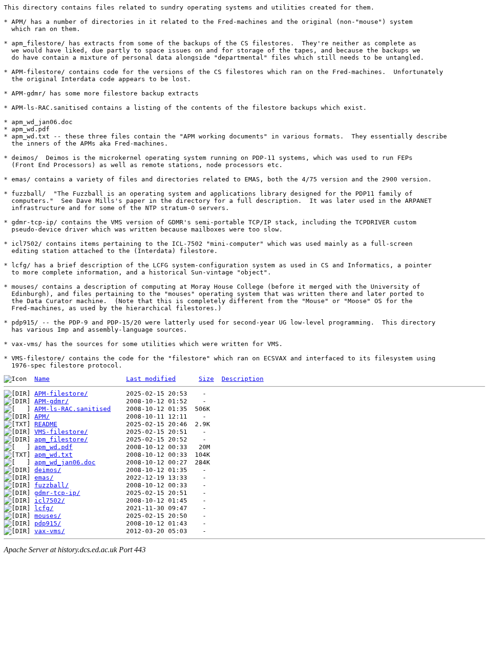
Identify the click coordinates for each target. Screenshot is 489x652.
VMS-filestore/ (61, 431)
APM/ (42, 416)
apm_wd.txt (53, 454)
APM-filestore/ (61, 393)
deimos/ (47, 469)
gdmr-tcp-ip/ (57, 492)
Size (206, 378)
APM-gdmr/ (51, 401)
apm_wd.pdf (53, 447)
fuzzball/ (51, 485)
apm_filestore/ (61, 439)
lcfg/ (43, 508)
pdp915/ (47, 523)
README (45, 424)
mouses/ (47, 515)
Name (42, 378)
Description (243, 378)
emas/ (43, 477)
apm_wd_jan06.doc (65, 462)
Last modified (151, 378)
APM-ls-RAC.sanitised (72, 408)
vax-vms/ (49, 531)
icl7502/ (49, 500)
